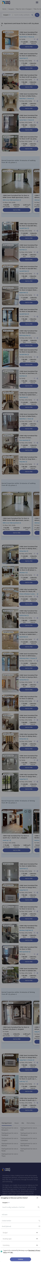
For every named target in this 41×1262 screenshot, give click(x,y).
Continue (20, 1259)
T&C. (11, 1252)
